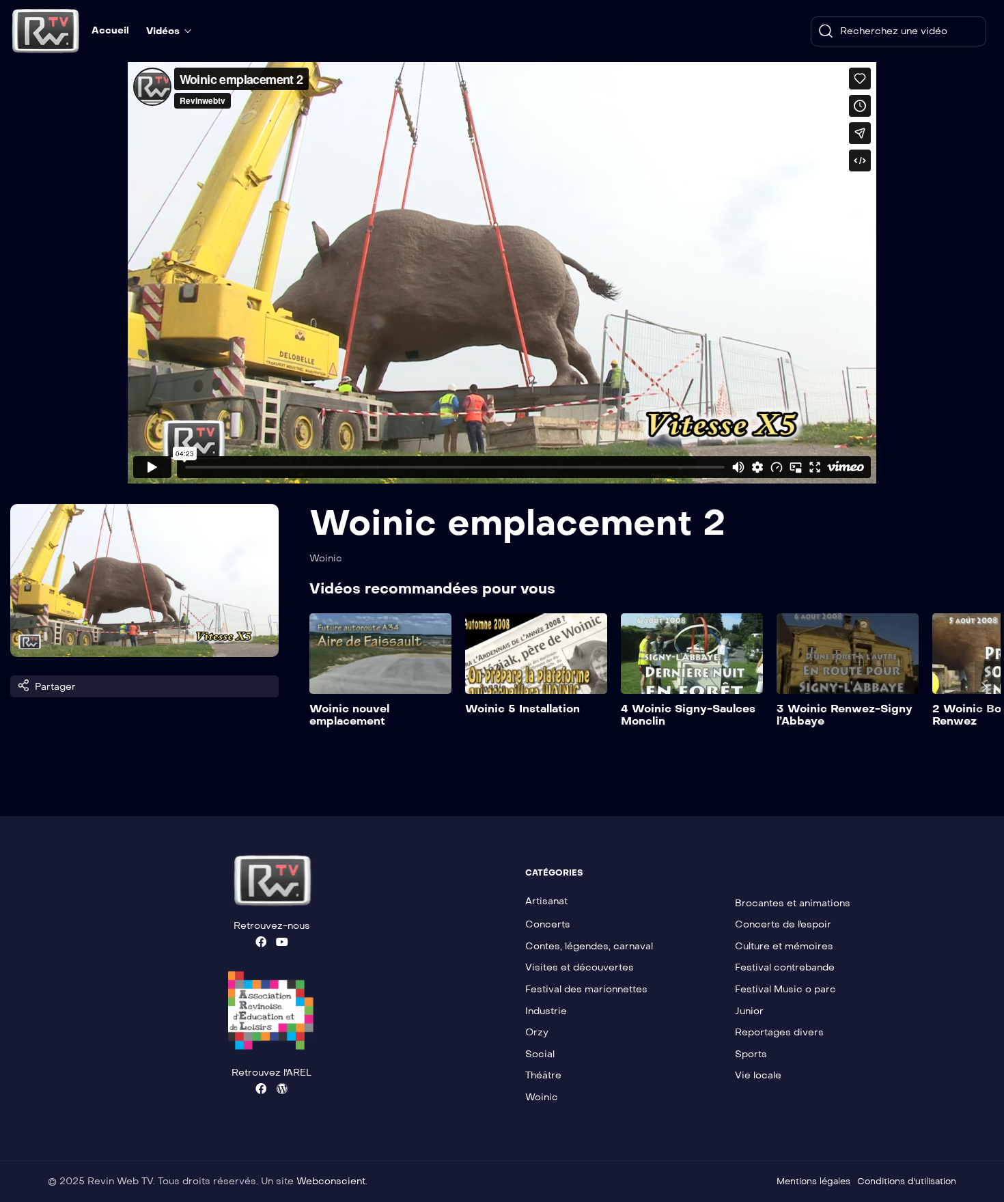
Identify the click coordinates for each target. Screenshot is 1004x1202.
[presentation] (319, 687)
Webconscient (330, 1181)
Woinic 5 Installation (522, 708)
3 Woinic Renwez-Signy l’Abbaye (844, 714)
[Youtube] (282, 941)
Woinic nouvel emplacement (349, 714)
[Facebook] (260, 941)
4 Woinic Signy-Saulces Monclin (688, 714)
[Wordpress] (282, 1088)
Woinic (325, 558)
